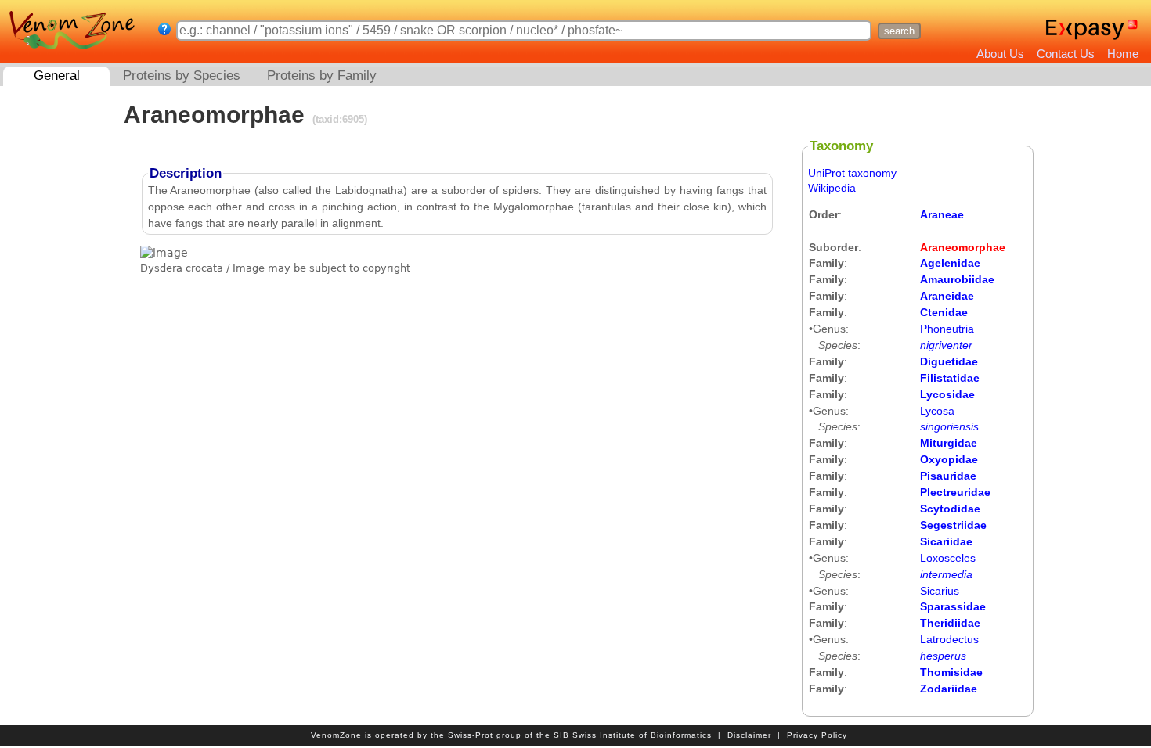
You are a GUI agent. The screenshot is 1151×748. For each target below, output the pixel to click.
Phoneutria (947, 328)
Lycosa (937, 411)
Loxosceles (948, 558)
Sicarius (939, 590)
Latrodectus (949, 639)
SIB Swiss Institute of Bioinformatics (633, 735)
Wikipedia (832, 188)
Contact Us (1066, 53)
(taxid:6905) (338, 119)
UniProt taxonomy (852, 173)
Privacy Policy (817, 735)
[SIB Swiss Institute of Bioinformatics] (1134, 29)
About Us (1000, 53)
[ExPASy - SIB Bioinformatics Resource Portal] (1085, 29)
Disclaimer (749, 735)
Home (1122, 53)
